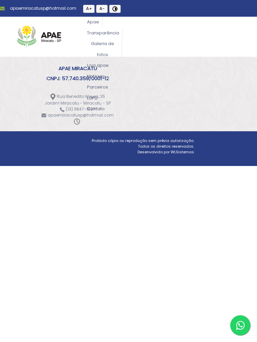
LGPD (92, 98)
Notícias (96, 76)
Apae (93, 22)
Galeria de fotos (102, 49)
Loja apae (98, 65)
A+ (89, 8)
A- (102, 8)
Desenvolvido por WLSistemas (166, 152)
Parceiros (97, 87)
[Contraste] (115, 9)
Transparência (103, 33)
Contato (96, 109)
